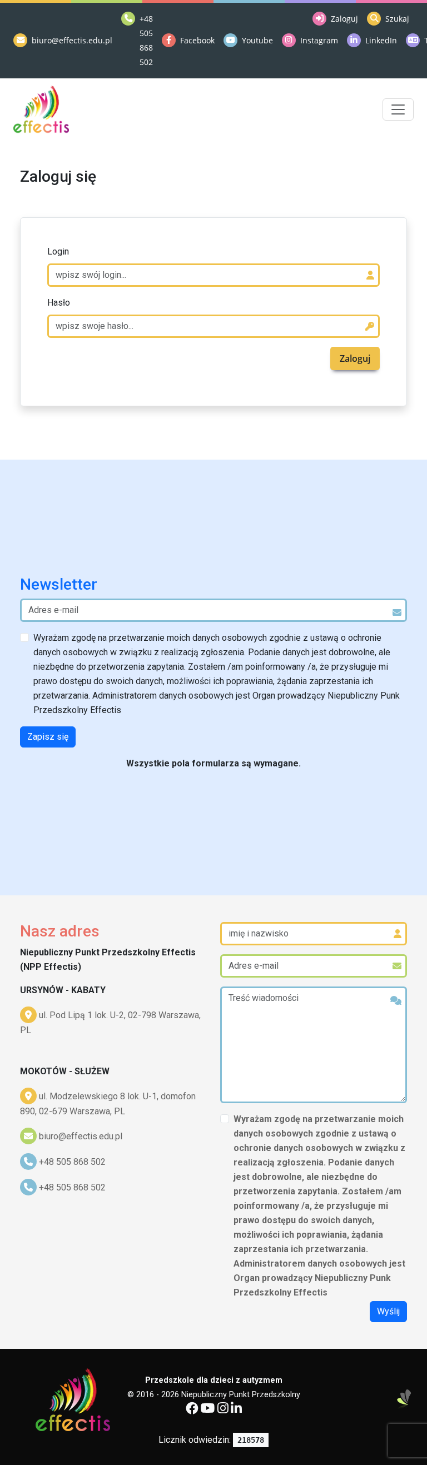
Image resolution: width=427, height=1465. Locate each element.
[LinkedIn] (236, 1409)
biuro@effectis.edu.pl (80, 1136)
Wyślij (388, 1311)
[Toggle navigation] (398, 109)
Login (58, 251)
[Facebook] (192, 1409)
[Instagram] (223, 1409)
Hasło (58, 302)
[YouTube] (208, 1409)
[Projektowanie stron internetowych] (404, 1399)
